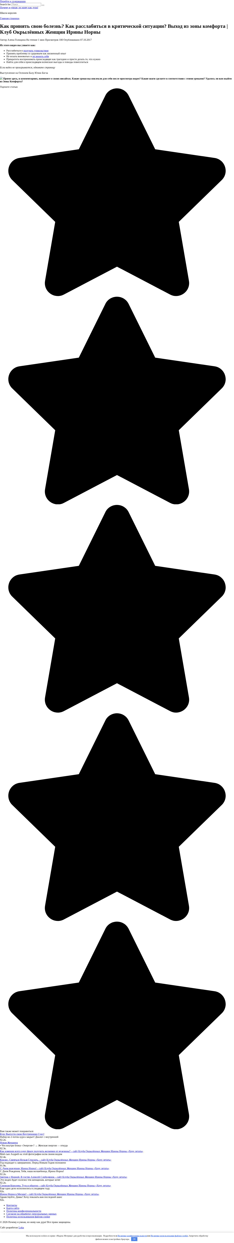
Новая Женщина (9, 1142)
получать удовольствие (36, 50)
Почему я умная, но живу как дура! (19, 7)
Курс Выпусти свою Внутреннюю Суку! (22, 1134)
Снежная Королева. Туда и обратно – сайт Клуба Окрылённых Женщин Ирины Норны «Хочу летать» (55, 1185)
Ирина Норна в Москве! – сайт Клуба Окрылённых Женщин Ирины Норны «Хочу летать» (49, 1194)
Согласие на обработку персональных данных (31, 1213)
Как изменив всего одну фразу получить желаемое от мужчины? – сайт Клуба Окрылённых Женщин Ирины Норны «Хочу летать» (71, 1151)
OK (134, 1239)
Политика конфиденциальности (23, 1211)
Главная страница (9, 18)
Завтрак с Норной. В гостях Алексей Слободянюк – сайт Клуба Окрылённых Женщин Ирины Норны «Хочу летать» (63, 1177)
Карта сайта (12, 1208)
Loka (21, 1227)
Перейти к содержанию (13, 1)
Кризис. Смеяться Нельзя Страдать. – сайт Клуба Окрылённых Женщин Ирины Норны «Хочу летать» (55, 1159)
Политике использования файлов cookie (169, 1236)
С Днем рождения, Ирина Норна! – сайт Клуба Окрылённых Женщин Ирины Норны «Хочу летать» (54, 1168)
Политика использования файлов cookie (28, 1216)
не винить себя (40, 56)
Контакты (11, 1205)
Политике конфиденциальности (132, 1236)
